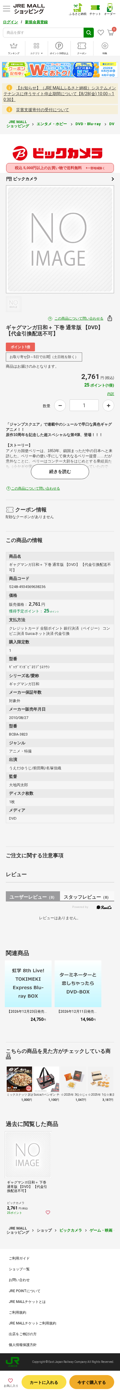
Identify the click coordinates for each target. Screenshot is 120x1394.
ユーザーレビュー (33, 897)
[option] (60, 239)
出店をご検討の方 (23, 1334)
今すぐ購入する (91, 1382)
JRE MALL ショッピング (17, 124)
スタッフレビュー (87, 897)
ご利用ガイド (19, 1258)
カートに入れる (44, 1382)
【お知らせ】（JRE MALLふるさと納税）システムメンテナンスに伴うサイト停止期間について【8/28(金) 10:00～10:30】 (59, 94)
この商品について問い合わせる (78, 318)
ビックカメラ (25, 178)
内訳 (110, 394)
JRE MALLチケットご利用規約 (32, 1323)
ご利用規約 (17, 1312)
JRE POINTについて (24, 1291)
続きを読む (60, 471)
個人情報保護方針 (23, 1345)
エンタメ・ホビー (52, 124)
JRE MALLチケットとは (27, 1302)
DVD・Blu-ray (88, 124)
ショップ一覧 (19, 1269)
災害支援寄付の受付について (42, 109)
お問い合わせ (19, 1280)
